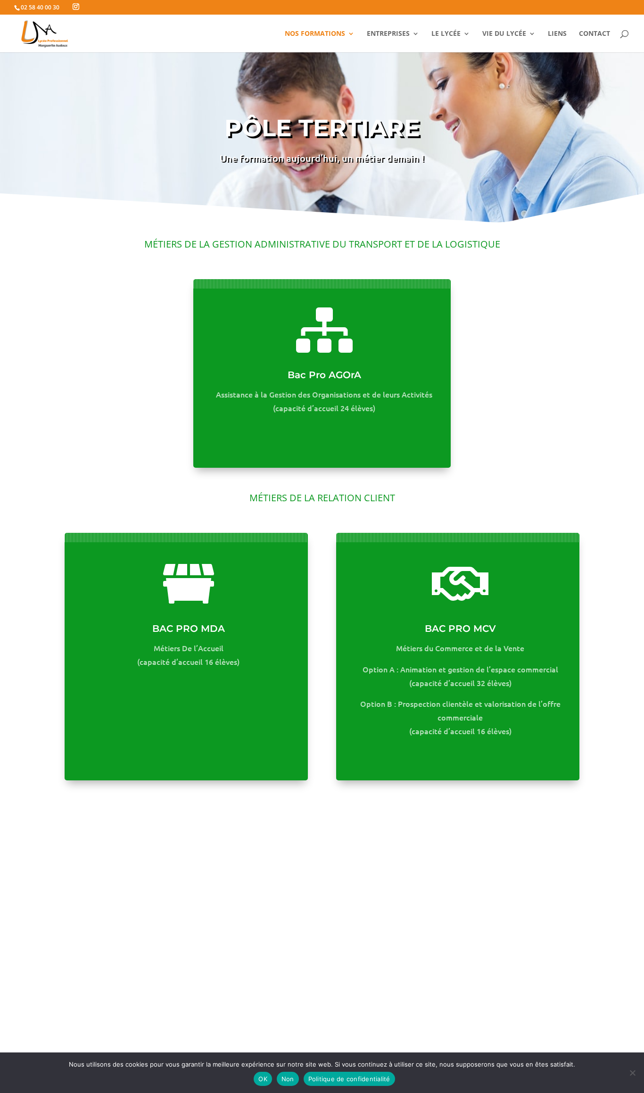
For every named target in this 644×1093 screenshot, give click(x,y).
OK (262, 1079)
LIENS (557, 34)
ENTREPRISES (388, 34)
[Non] (632, 1072)
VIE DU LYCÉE (504, 34)
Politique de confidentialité (349, 1079)
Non (287, 1079)
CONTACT (594, 34)
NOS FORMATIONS (315, 34)
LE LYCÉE (446, 34)
